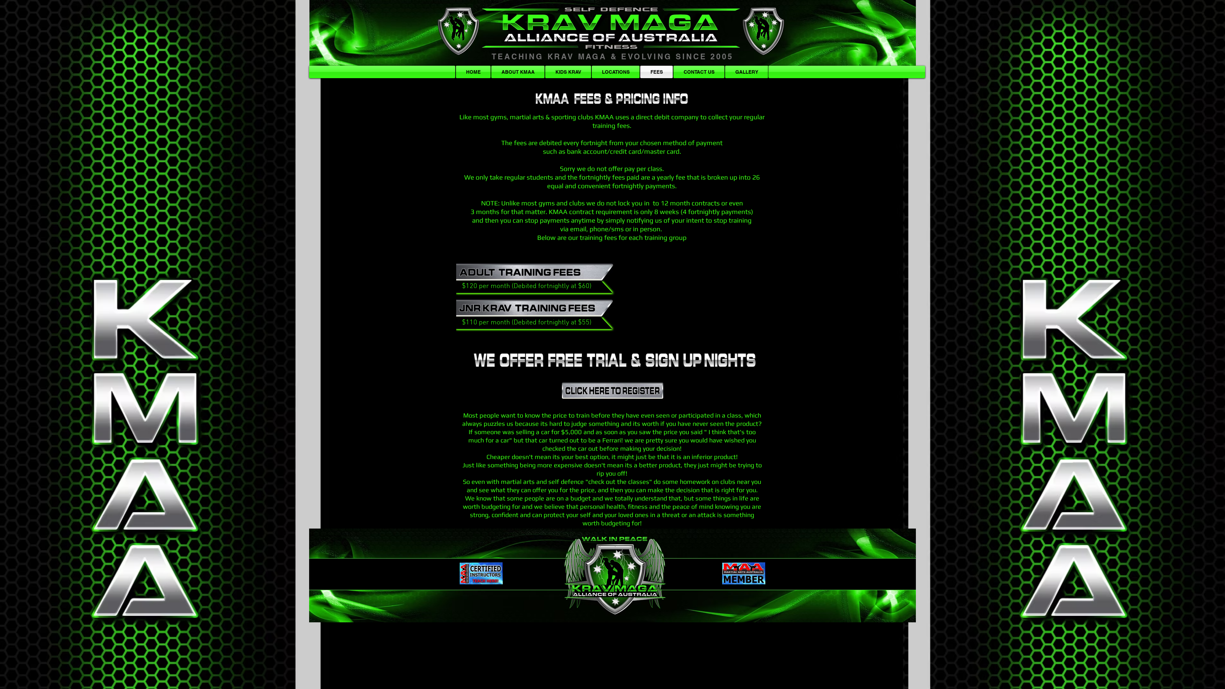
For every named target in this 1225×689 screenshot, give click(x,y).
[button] (846, 72)
